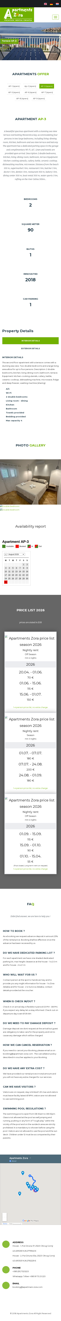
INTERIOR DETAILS (30, 341)
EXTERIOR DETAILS (30, 348)
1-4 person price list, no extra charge (30, 707)
